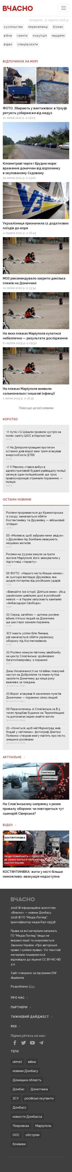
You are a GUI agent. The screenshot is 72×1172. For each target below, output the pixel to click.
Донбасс (19, 1107)
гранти (22, 35)
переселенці (38, 26)
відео (8, 44)
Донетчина (39, 1089)
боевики (19, 1144)
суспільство (13, 26)
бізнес (58, 26)
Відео (8, 825)
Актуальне (12, 757)
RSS (14, 1026)
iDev (32, 986)
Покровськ (21, 1126)
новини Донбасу (25, 1071)
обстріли (32, 1135)
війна (8, 35)
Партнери (19, 1007)
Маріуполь (43, 1126)
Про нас (18, 997)
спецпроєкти (27, 44)
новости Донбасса (27, 1117)
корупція (40, 35)
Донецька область (27, 1080)
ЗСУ (16, 1098)
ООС (16, 1135)
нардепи (58, 35)
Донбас (19, 1089)
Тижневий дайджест (30, 1016)
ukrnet (17, 1062)
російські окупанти (39, 1098)
